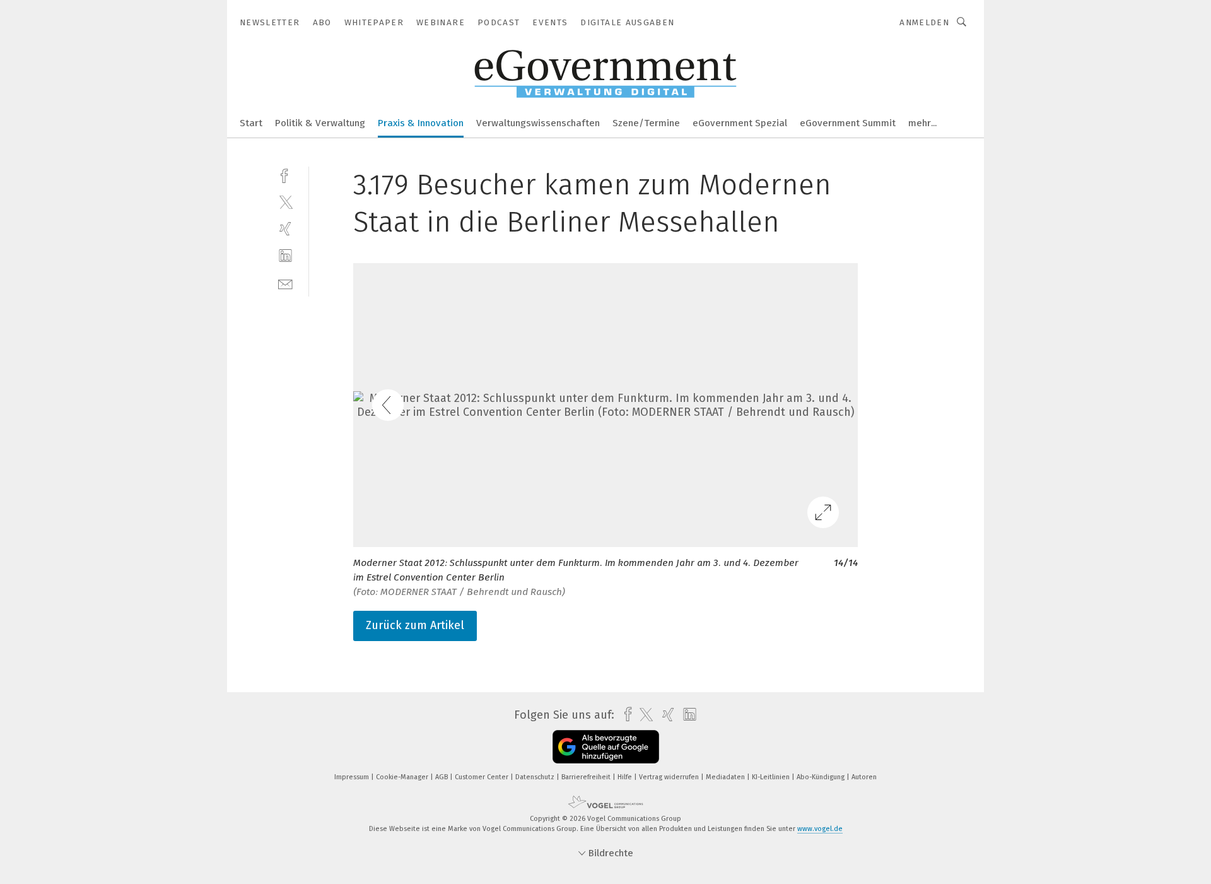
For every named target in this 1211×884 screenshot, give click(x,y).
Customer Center (482, 777)
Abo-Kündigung (821, 777)
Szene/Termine (646, 123)
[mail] (285, 283)
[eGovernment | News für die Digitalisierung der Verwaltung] (251, 122)
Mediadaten (726, 777)
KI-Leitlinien (772, 777)
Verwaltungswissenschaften (538, 123)
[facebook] (285, 174)
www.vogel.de (820, 829)
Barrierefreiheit (586, 777)
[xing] (285, 229)
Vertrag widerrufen (670, 777)
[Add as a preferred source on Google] (606, 746)
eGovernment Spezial (740, 123)
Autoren (864, 777)
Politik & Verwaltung (320, 123)
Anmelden (924, 22)
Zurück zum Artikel (415, 625)
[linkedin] (285, 256)
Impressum (352, 777)
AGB (442, 777)
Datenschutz (535, 777)
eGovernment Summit (848, 123)
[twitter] (285, 201)
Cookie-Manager (403, 777)
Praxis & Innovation (421, 123)
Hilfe (625, 777)
